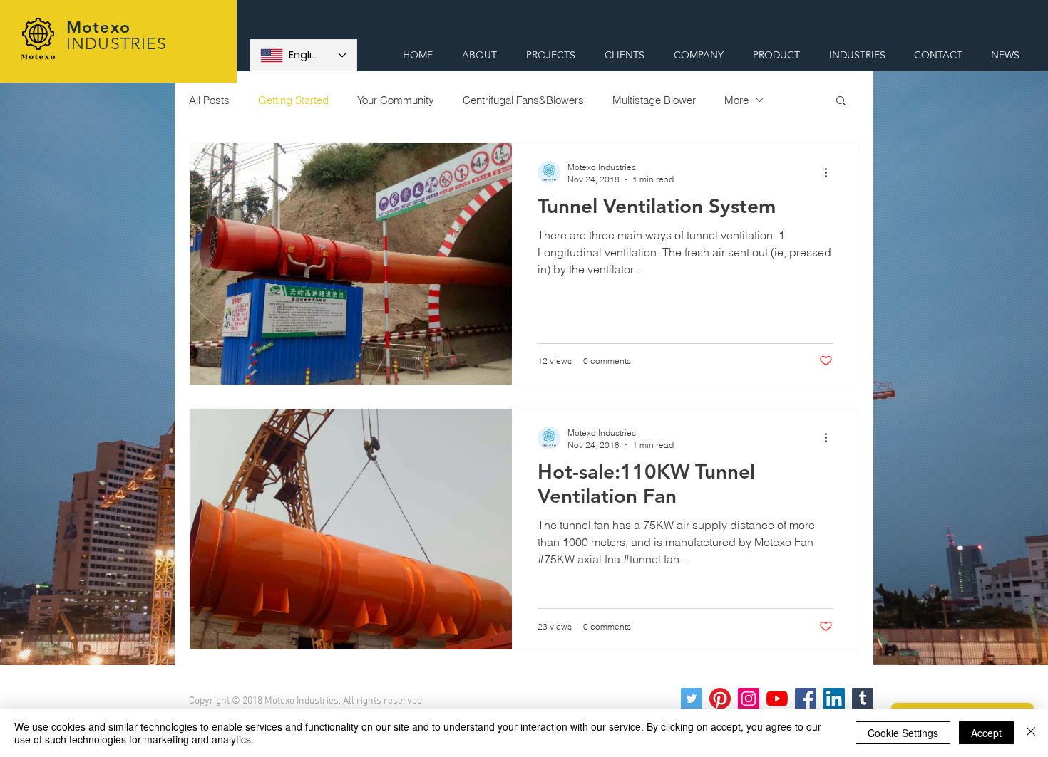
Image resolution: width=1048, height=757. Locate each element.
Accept (986, 733)
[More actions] (830, 172)
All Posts (209, 100)
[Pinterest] (720, 698)
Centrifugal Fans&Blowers (523, 100)
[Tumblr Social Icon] (862, 698)
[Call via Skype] (975, 22)
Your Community (395, 100)
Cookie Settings (903, 733)
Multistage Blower (654, 100)
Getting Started (293, 100)
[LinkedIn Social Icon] (834, 698)
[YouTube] (777, 698)
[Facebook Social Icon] (805, 698)
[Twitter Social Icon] (691, 698)
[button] (841, 101)
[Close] (1030, 733)
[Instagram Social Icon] (748, 698)
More (736, 100)
